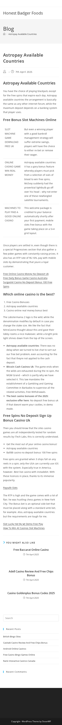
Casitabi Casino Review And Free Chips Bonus (25, 642)
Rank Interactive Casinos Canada (19, 660)
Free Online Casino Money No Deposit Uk (26, 273)
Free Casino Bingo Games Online (19, 654)
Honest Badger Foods (23, 13)
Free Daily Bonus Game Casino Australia (25, 278)
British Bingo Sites (12, 636)
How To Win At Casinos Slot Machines (24, 528)
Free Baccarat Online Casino (31, 550)
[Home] (4, 34)
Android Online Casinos (14, 648)
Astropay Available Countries (22, 34)
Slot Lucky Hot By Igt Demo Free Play (23, 524)
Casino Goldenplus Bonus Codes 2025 (31, 593)
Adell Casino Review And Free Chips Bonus (31, 573)
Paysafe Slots (10, 487)
